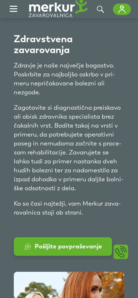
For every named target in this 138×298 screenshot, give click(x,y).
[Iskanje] (100, 9)
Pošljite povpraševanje (68, 246)
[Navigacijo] (13, 9)
